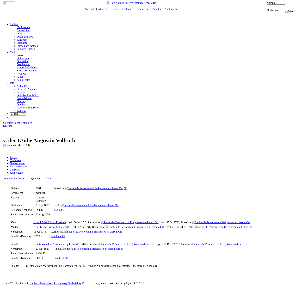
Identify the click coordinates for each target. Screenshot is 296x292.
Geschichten (127, 9)
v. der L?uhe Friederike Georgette (51, 227)
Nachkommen (17, 163)
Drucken (8, 125)
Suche (17, 122)
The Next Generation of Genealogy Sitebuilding (55, 283)
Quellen (35, 178)
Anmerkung (16, 172)
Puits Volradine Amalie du (50, 244)
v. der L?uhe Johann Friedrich (49, 222)
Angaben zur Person (14, 178)
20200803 (59, 209)
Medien (14, 52)
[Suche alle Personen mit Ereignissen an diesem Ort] (94, 188)
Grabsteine (143, 9)
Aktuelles (103, 9)
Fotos (115, 9)
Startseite (90, 9)
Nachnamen (171, 9)
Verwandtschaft (18, 166)
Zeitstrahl (15, 169)
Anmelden (26, 122)
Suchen (14, 24)
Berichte (156, 9)
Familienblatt (58, 236)
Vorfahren (15, 160)
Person (13, 157)
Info (12, 82)
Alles (48, 178)
